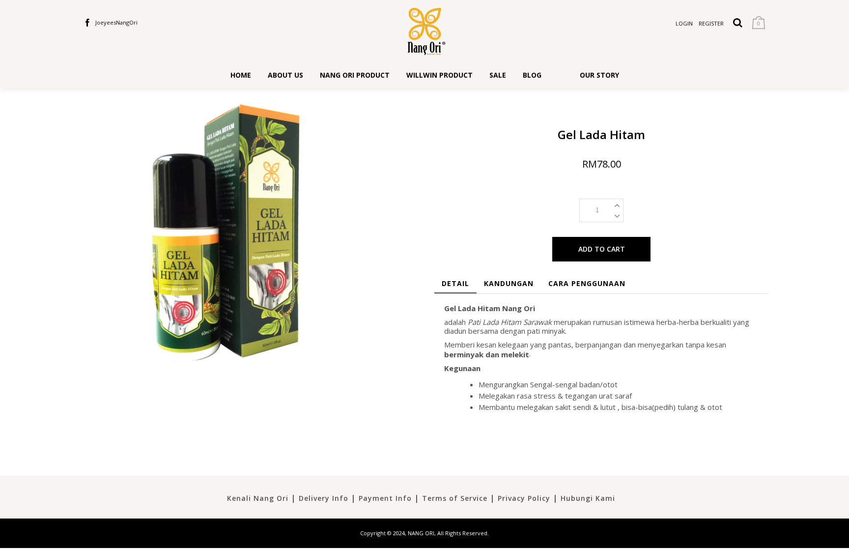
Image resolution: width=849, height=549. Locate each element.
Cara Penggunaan (586, 283)
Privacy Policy (524, 498)
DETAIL (455, 283)
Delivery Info (323, 498)
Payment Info (385, 498)
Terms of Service (454, 498)
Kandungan (509, 283)
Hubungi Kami (588, 498)
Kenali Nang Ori (257, 498)
